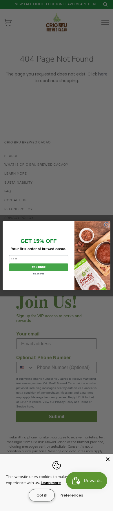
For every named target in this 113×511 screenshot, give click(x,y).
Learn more (51, 482)
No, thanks (38, 273)
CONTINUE (38, 267)
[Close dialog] (106, 224)
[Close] (108, 459)
